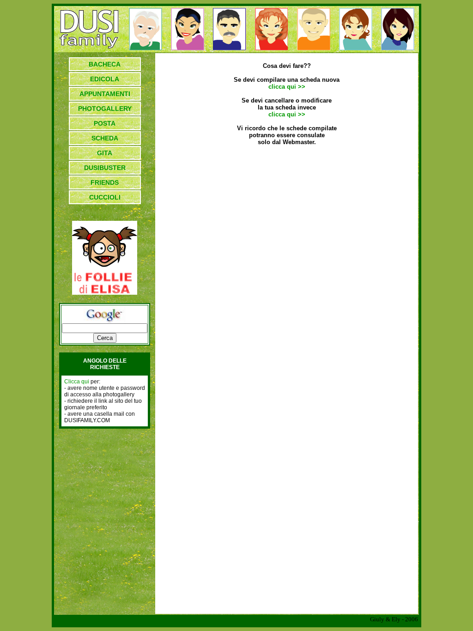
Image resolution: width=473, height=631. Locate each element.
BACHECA (105, 64)
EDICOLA (104, 79)
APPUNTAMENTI (104, 93)
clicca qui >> (286, 86)
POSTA (104, 123)
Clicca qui (76, 381)
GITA (104, 153)
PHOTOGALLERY (105, 108)
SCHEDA (104, 138)
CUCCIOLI (105, 197)
